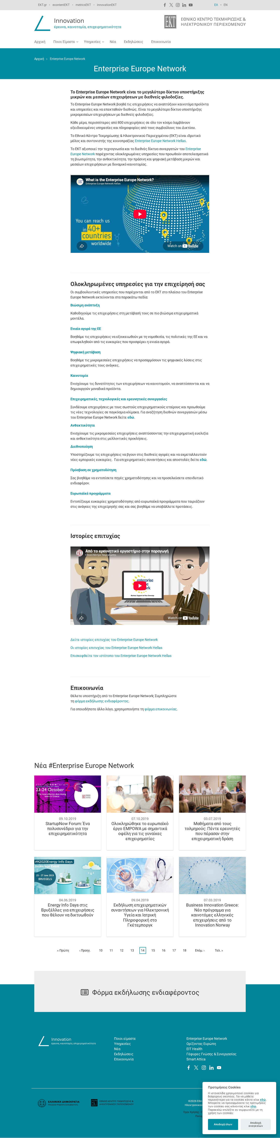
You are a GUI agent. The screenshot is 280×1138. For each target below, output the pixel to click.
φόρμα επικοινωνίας (161, 709)
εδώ (263, 1099)
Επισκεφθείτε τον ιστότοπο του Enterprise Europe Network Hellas (120, 656)
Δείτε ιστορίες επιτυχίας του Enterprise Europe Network (114, 640)
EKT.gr (42, 5)
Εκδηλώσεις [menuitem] (133, 42)
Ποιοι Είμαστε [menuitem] (62, 42)
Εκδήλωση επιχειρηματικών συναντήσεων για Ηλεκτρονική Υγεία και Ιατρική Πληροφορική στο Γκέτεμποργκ (140, 915)
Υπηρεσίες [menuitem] (91, 42)
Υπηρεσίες (122, 1044)
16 (164, 950)
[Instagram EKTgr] (178, 5)
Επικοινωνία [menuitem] (161, 42)
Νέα (117, 1049)
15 (154, 950)
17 (175, 950)
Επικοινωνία (124, 1059)
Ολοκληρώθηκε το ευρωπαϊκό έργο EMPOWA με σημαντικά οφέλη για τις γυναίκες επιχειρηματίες (140, 831)
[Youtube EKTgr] (191, 5)
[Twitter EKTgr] (171, 5)
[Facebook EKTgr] (165, 5)
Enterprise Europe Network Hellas (160, 141)
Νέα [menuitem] (113, 42)
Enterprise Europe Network (206, 1039)
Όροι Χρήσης (191, 1112)
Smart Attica (196, 1059)
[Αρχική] (78, 22)
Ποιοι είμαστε (125, 1039)
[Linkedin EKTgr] (184, 5)
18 (185, 950)
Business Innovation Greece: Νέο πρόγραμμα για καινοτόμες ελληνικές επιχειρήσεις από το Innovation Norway (212, 915)
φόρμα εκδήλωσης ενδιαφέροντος (102, 701)
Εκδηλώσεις (123, 1054)
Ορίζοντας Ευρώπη (201, 1044)
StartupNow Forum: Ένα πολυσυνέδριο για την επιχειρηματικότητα (68, 828)
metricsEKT (83, 5)
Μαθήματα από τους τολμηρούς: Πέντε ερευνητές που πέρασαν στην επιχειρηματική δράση (212, 831)
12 (122, 950)
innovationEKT (107, 5)
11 (112, 950)
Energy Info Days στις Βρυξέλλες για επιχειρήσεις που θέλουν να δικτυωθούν (67, 910)
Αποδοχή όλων (223, 1124)
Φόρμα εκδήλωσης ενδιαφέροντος (145, 993)
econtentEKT (61, 5)
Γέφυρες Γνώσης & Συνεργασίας (211, 1054)
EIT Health (194, 1049)
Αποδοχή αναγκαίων (256, 1124)
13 (133, 950)
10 (101, 950)
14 (143, 951)
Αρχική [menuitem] (39, 42)
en (225, 5)
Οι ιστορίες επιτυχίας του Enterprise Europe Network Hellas (116, 648)
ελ (216, 5)
